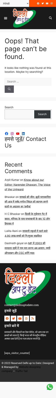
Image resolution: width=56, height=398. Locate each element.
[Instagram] (12, 133)
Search (9, 107)
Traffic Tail (21, 371)
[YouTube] (18, 133)
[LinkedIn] (23, 133)
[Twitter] (42, 3)
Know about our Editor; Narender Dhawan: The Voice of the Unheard (27, 184)
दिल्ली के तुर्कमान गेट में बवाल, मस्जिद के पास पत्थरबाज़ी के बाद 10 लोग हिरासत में (27, 218)
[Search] (9, 89)
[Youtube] (47, 3)
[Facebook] (38, 3)
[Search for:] (28, 81)
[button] (5, 18)
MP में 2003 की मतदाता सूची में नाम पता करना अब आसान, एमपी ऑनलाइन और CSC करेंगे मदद (27, 248)
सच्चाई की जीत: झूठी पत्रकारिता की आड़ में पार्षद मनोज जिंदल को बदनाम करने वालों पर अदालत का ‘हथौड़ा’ (28, 201)
